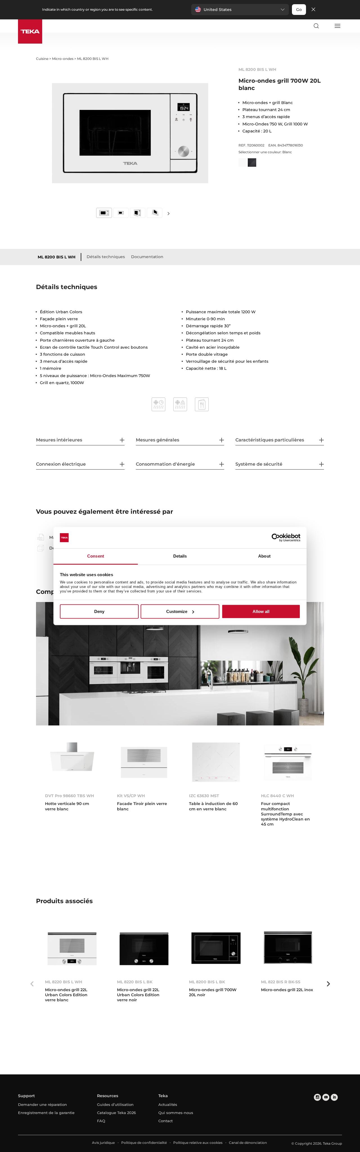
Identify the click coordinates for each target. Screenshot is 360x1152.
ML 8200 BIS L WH (56, 257)
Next (168, 213)
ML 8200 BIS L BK (207, 981)
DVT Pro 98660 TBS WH (69, 795)
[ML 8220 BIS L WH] (72, 948)
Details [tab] (180, 556)
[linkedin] (334, 1097)
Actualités (167, 1104)
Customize (176, 611)
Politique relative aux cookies (197, 1142)
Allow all (261, 611)
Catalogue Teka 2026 (116, 1112)
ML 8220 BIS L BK (134, 981)
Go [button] (299, 9)
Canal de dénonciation (248, 1142)
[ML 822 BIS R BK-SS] (288, 948)
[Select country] (326, 25)
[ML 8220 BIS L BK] (144, 948)
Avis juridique (103, 1142)
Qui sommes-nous (175, 1112)
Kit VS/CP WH (131, 795)
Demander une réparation (42, 1104)
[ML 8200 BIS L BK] (216, 948)
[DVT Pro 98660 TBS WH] (72, 762)
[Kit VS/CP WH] (144, 762)
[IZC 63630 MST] (216, 762)
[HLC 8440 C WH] (288, 762)
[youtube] (325, 1097)
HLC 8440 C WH (277, 795)
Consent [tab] (95, 556)
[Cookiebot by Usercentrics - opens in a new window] (275, 537)
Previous (32, 984)
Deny (99, 611)
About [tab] (264, 556)
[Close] (313, 10)
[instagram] (317, 1097)
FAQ (101, 1121)
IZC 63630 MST (204, 795)
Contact (165, 1121)
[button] (240, 9)
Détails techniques (106, 256)
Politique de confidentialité (144, 1142)
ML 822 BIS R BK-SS (280, 981)
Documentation (147, 256)
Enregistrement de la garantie (46, 1112)
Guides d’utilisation (115, 1104)
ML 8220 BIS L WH (63, 981)
